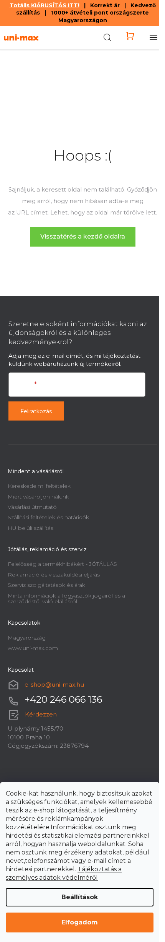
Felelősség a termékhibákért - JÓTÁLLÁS (62, 563)
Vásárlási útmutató (32, 506)
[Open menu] (153, 37)
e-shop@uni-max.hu (54, 684)
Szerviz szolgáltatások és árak (46, 584)
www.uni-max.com (33, 648)
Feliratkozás (36, 411)
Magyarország (27, 637)
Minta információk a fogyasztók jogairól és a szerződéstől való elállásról (66, 598)
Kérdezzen (41, 714)
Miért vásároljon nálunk (38, 496)
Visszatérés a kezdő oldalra (82, 236)
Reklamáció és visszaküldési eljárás (54, 574)
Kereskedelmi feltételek (39, 485)
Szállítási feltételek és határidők (48, 517)
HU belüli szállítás (30, 528)
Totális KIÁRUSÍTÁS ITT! (44, 5)
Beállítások (79, 897)
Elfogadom (79, 922)
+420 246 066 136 (63, 699)
